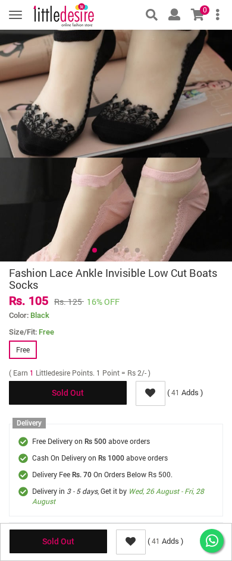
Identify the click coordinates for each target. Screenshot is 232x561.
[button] (94, 250)
